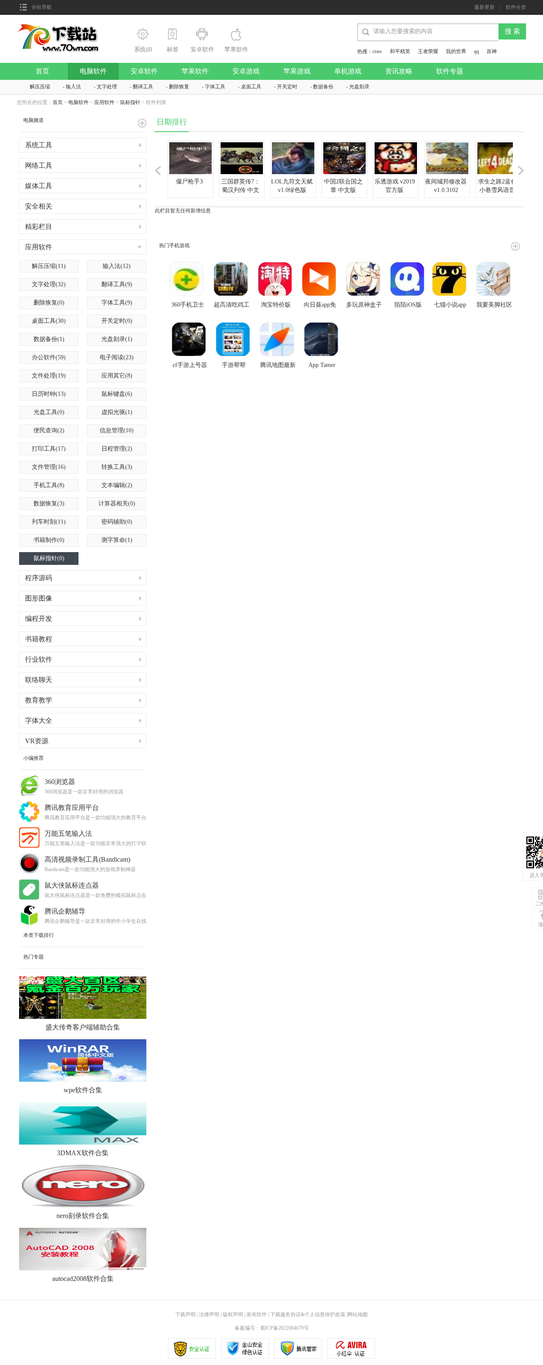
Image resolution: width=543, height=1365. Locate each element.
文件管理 (49, 467)
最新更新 (484, 7)
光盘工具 (49, 412)
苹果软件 (195, 71)
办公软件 (49, 357)
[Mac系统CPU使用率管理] (322, 340)
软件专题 (449, 71)
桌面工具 (251, 87)
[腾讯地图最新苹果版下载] (278, 340)
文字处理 (107, 87)
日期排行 (172, 122)
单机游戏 (347, 71)
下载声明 (185, 1314)
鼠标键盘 (116, 394)
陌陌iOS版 (408, 305)
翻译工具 (143, 87)
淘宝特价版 (276, 305)
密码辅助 (116, 522)
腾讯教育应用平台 (72, 807)
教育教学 (38, 700)
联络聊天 (38, 679)
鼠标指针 (130, 102)
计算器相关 (116, 503)
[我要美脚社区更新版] (494, 280)
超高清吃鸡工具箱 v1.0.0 (231, 305)
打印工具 (49, 449)
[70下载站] (63, 26)
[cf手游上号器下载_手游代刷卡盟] (189, 340)
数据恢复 (49, 503)
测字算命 (116, 540)
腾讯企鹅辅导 (65, 911)
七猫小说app (450, 305)
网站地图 (357, 1314)
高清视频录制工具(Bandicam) (87, 859)
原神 (492, 51)
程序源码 (38, 577)
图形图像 (38, 598)
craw (377, 51)
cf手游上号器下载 (190, 365)
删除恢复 (179, 87)
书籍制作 (49, 540)
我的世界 (456, 51)
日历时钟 (49, 394)
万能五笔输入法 (68, 833)
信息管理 (117, 430)
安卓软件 (144, 71)
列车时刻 (49, 522)
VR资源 (36, 741)
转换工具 (116, 467)
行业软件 (38, 659)
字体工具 (215, 87)
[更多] (515, 246)
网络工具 (38, 165)
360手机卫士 (187, 305)
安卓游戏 (246, 71)
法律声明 (209, 1314)
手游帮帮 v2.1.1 (234, 365)
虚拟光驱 (116, 412)
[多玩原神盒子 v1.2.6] (364, 280)
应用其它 (116, 375)
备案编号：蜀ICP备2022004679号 (272, 1328)
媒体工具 (38, 185)
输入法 (73, 87)
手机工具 (49, 485)
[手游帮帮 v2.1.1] (234, 340)
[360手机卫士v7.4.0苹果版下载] (187, 280)
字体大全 (38, 720)
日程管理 (116, 449)
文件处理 (49, 375)
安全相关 (38, 206)
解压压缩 (40, 87)
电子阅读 (117, 357)
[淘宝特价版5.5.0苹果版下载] (276, 280)
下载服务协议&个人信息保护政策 (307, 1314)
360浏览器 (60, 781)
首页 (42, 71)
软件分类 (516, 7)
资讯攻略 (398, 71)
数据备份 (323, 87)
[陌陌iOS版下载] (408, 280)
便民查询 (49, 430)
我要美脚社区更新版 (494, 305)
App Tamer (322, 365)
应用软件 (104, 102)
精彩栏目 (38, 226)
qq (476, 51)
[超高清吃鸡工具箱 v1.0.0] (231, 280)
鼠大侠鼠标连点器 (72, 885)
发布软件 (256, 1314)
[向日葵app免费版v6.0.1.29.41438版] (320, 280)
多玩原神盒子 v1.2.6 (364, 305)
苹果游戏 (297, 71)
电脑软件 (93, 71)
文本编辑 (116, 485)
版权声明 (233, 1314)
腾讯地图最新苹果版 (278, 365)
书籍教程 (38, 639)
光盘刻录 (359, 87)
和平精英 (400, 51)
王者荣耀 (428, 51)
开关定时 (287, 87)
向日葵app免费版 (320, 305)
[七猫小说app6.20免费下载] (450, 280)
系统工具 (38, 145)
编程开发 (38, 618)
